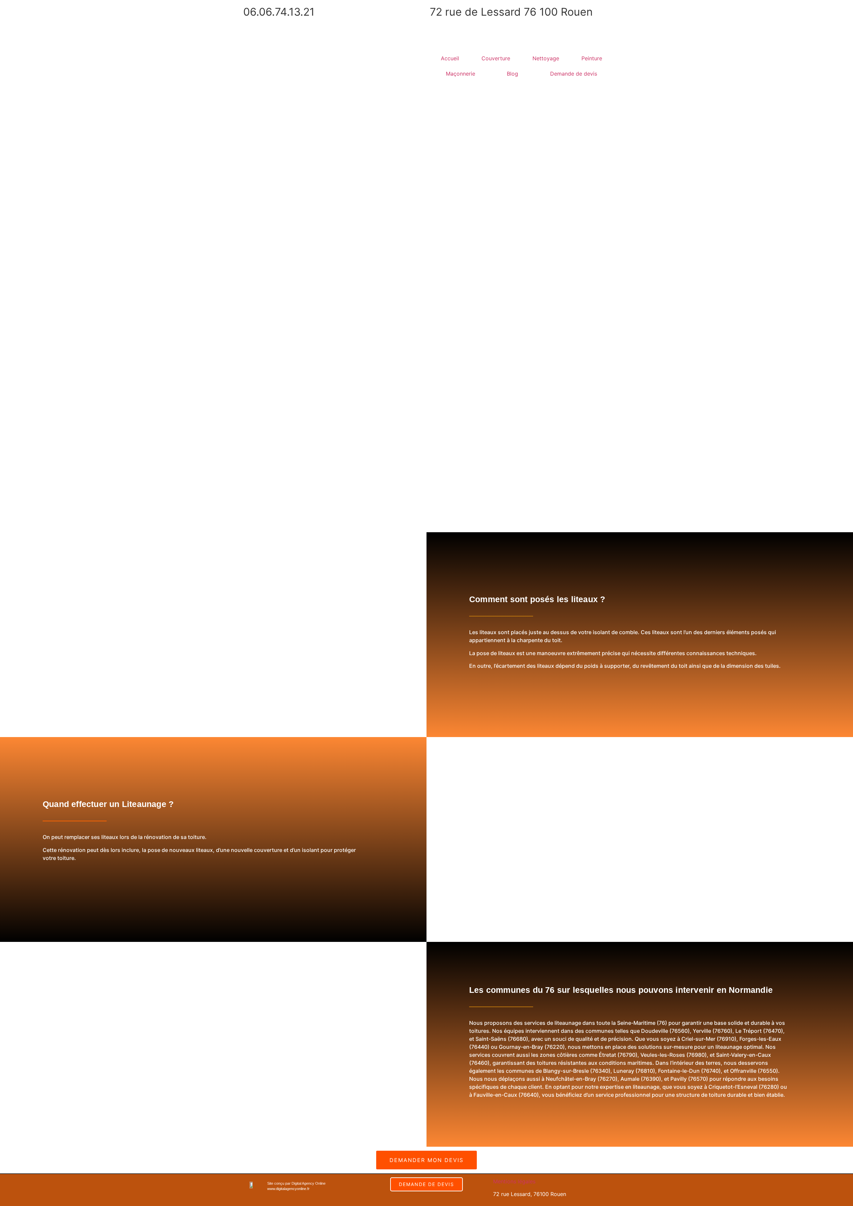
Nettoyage (545, 58)
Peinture (591, 58)
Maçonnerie (460, 73)
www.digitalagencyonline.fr (288, 1189)
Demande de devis (573, 73)
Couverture (495, 58)
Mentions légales (514, 1181)
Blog (512, 73)
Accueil (450, 58)
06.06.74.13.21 (279, 11)
